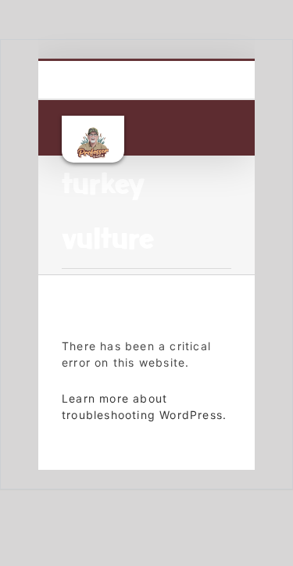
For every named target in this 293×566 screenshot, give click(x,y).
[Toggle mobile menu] (224, 132)
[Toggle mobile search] (195, 132)
